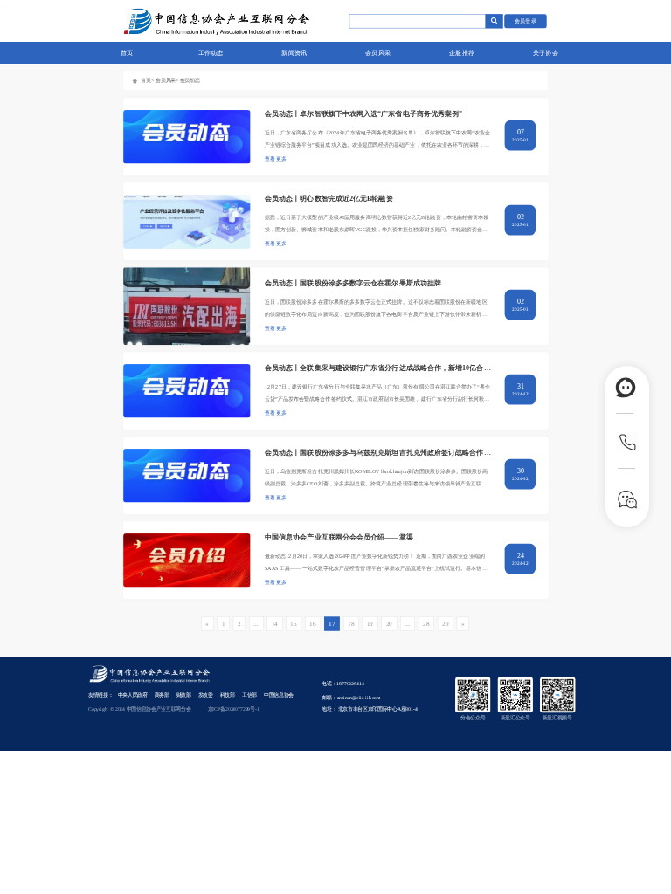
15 (293, 623)
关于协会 (545, 52)
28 (426, 623)
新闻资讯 (294, 52)
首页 (127, 52)
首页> (147, 80)
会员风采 (378, 52)
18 (351, 623)
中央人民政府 (133, 695)
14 (275, 623)
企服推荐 (461, 52)
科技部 (227, 695)
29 (445, 623)
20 (389, 623)
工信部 (249, 695)
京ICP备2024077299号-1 (233, 709)
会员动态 (190, 80)
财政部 (183, 695)
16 (312, 623)
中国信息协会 (279, 695)
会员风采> (167, 80)
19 (370, 623)
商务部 (162, 695)
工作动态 (211, 52)
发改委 (205, 695)
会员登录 (526, 20)
